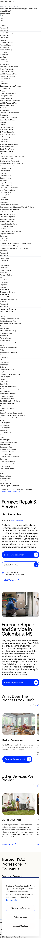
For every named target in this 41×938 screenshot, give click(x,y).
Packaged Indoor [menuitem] (6, 95)
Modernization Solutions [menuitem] (8, 224)
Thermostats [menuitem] (4, 110)
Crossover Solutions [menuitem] (7, 71)
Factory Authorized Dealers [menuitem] (9, 318)
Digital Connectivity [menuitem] (7, 212)
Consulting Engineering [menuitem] (8, 216)
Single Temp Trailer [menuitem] (7, 149)
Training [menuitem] (3, 367)
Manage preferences (20, 908)
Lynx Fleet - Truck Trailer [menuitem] (9, 187)
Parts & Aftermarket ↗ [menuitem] (8, 105)
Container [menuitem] (3, 287)
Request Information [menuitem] (7, 233)
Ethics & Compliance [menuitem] (7, 468)
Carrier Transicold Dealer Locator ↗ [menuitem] (12, 413)
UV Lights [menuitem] (3, 59)
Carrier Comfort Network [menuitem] (8, 120)
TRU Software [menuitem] (5, 391)
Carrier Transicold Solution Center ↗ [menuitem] (12, 415)
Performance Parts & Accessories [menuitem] (11, 163)
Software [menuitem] (3, 124)
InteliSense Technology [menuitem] (8, 330)
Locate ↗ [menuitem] (3, 379)
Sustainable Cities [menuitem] (6, 447)
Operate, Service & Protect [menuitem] (9, 204)
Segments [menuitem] (3, 284)
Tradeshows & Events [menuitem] (7, 292)
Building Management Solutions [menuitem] (11, 231)
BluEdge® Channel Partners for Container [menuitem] (14, 248)
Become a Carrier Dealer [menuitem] (8, 352)
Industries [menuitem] (3, 250)
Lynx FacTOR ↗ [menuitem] (5, 192)
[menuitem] (4, 28)
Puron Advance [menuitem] (5, 338)
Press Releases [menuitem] (5, 478)
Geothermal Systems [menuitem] (7, 76)
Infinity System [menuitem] (5, 328)
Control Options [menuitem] (5, 178)
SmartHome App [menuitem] (6, 333)
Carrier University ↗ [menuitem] (7, 369)
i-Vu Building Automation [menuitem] (9, 117)
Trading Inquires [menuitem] (5, 406)
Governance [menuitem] (4, 459)
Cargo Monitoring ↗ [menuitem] (7, 183)
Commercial (4, 86)
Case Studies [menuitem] (4, 362)
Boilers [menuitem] (2, 81)
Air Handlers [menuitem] (4, 47)
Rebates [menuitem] (3, 314)
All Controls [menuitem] (4, 108)
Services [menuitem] (3, 197)
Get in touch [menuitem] (4, 236)
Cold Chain (4, 141)
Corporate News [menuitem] (5, 476)
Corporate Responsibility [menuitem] (8, 442)
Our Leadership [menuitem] (5, 432)
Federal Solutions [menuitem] (6, 275)
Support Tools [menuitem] (5, 340)
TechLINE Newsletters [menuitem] (8, 403)
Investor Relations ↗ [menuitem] (7, 464)
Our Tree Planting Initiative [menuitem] (9, 456)
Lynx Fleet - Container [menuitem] (7, 190)
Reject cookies (20, 917)
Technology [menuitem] (4, 326)
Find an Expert (5, 485)
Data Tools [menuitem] (3, 173)
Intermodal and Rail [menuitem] (7, 154)
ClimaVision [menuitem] (4, 115)
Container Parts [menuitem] (5, 175)
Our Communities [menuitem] (6, 454)
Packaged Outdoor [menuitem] (6, 98)
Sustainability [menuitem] (5, 297)
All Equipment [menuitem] (5, 88)
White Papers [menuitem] (4, 364)
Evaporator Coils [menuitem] (5, 78)
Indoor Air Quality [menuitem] (6, 50)
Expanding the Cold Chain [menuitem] (9, 299)
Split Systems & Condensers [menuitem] (10, 100)
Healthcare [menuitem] (4, 267)
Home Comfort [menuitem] (5, 258)
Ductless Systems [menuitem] (6, 42)
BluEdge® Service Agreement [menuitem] (10, 209)
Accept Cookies (20, 926)
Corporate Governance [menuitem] (7, 461)
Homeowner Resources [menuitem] (8, 309)
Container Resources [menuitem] (7, 398)
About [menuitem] (2, 420)
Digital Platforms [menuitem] (6, 185)
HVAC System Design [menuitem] (7, 127)
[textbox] (20, 657)
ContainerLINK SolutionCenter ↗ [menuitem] (11, 418)
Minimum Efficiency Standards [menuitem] (10, 323)
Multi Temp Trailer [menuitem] (6, 151)
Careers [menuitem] (2, 437)
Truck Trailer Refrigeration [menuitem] (9, 144)
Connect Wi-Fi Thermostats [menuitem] (9, 112)
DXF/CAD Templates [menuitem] (7, 132)
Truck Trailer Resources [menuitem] (8, 386)
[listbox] (20, 738)
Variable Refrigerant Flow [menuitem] (9, 74)
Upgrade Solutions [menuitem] (6, 226)
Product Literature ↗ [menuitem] (7, 396)
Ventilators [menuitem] (3, 57)
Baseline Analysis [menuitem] (6, 229)
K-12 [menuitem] (1, 277)
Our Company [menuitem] (5, 427)
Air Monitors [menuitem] (4, 64)
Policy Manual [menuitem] (5, 466)
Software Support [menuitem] (6, 137)
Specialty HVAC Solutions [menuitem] (9, 66)
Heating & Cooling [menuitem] (6, 33)
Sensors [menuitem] (3, 122)
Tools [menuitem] (2, 410)
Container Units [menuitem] (5, 168)
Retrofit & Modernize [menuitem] (7, 221)
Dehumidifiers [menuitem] (5, 62)
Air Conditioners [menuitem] (5, 35)
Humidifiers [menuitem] (4, 54)
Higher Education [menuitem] (6, 270)
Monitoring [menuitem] (3, 180)
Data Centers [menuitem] (4, 265)
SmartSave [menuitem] (4, 335)
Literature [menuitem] (3, 360)
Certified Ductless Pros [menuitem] (8, 321)
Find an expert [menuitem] (5, 376)
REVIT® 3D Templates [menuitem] (7, 134)
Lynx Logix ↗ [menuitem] (4, 195)
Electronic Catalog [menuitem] (6, 129)
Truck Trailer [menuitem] (4, 289)
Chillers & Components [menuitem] (8, 93)
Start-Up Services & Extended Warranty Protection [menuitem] (17, 207)
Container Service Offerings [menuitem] (9, 246)
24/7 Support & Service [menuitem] (8, 214)
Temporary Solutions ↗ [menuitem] (8, 219)
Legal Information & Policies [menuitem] (10, 374)
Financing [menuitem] (3, 316)
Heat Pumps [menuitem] (4, 37)
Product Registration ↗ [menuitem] (8, 343)
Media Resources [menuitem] (6, 481)
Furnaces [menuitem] (3, 40)
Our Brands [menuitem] (4, 435)
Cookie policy (12, 900)
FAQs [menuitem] (2, 350)
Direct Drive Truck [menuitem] (6, 158)
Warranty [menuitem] (3, 345)
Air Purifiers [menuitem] (4, 52)
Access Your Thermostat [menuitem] (8, 347)
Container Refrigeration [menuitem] (8, 166)
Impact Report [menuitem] (5, 444)
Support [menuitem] (3, 301)
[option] (19, 738)
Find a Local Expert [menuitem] (6, 311)
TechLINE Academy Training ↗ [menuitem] (10, 401)
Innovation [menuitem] (3, 430)
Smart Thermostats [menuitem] (7, 69)
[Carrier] (20, 16)
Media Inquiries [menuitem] (5, 483)
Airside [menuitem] (2, 91)
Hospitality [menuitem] (3, 272)
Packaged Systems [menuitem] (6, 45)
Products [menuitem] (3, 25)
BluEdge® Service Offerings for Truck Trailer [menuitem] (15, 243)
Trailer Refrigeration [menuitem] (7, 146)
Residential (4, 30)
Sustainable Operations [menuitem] (8, 452)
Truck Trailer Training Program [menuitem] (11, 389)
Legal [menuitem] (2, 372)
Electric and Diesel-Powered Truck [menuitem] (12, 156)
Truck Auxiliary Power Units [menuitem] (10, 161)
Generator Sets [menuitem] (5, 170)
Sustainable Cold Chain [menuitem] (8, 449)
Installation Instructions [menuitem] (8, 393)
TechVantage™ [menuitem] (5, 439)
